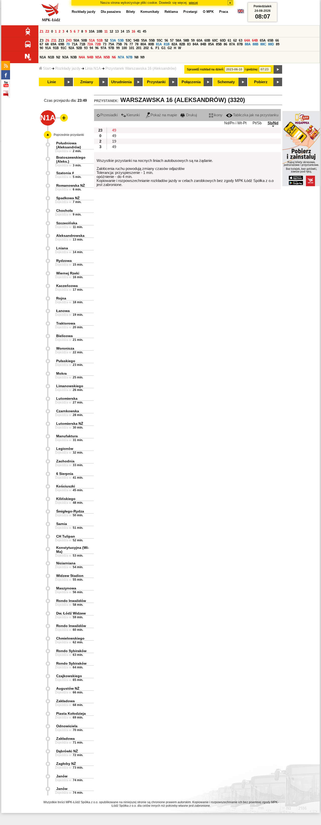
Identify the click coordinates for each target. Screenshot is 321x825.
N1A (43, 57)
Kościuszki (65, 486)
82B (182, 44)
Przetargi (190, 12)
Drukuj (191, 115)
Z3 (41, 40)
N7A (121, 57)
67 (41, 44)
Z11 (53, 40)
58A (178, 40)
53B (121, 40)
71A (74, 44)
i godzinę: (251, 69)
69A (53, 44)
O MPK (208, 12)
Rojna (61, 298)
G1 (163, 48)
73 (104, 44)
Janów (61, 776)
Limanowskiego (69, 386)
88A (248, 44)
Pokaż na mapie (163, 115)
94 (91, 48)
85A (211, 44)
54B (136, 40)
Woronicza (65, 348)
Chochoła (64, 211)
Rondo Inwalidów (71, 601)
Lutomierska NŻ (69, 424)
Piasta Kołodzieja (71, 713)
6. (152, 48)
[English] (240, 12)
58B (186, 40)
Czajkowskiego (69, 676)
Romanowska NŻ (70, 185)
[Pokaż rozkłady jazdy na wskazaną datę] (278, 69)
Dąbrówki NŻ (67, 751)
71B (82, 44)
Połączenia (191, 82)
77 (131, 44)
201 (138, 48)
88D (271, 44)
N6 (114, 57)
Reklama (171, 12)
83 (189, 44)
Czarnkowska (67, 411)
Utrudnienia (121, 82)
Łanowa (63, 311)
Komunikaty (149, 12)
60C (215, 40)
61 (229, 40)
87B (240, 44)
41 (139, 31)
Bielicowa (64, 336)
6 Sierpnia (64, 474)
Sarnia (61, 524)
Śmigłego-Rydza (70, 511)
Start (47, 68)
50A (76, 40)
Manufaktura (67, 436)
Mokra (61, 373)
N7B (129, 57)
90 (41, 48)
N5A (98, 57)
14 (122, 31)
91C (63, 48)
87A (232, 44)
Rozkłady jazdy (68, 68)
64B (255, 40)
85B (219, 44)
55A (144, 40)
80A (143, 44)
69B (61, 44)
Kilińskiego (65, 499)
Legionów (64, 449)
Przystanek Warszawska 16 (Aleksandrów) (140, 68)
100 (124, 48)
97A (103, 48)
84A (195, 44)
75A (111, 44)
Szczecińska (66, 223)
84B (203, 44)
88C (263, 44)
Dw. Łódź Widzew (71, 613)
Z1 (41, 31)
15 (128, 31)
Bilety (130, 12)
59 (193, 40)
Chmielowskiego (70, 638)
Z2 (47, 31)
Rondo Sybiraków (71, 651)
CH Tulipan (65, 536)
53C (128, 40)
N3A (65, 57)
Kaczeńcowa (67, 286)
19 (114, 141)
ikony (218, 115)
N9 (142, 57)
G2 (170, 48)
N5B (107, 57)
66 (277, 40)
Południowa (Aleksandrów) (68, 145)
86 (225, 44)
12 (111, 31)
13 (117, 31)
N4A (82, 57)
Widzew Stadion (70, 576)
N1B (51, 57)
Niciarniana (65, 563)
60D (223, 40)
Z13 (61, 40)
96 (97, 48)
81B (167, 44)
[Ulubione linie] (62, 118)
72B (98, 44)
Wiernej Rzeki (67, 273)
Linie (51, 82)
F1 (157, 48)
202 (146, 48)
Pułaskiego (65, 361)
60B (207, 40)
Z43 (68, 40)
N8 (136, 57)
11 (106, 31)
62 (235, 40)
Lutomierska (66, 398)
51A (92, 40)
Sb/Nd (273, 123)
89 (277, 44)
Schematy (226, 82)
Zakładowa (65, 701)
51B (100, 40)
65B (270, 40)
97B (111, 48)
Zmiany (86, 82)
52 (106, 40)
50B (84, 40)
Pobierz (261, 82)
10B (99, 31)
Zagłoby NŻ (66, 764)
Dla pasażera (111, 12)
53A (113, 40)
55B (152, 40)
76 (125, 44)
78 (136, 44)
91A (48, 48)
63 (240, 40)
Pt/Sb (257, 123)
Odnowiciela (66, 726)
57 (172, 40)
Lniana (62, 248)
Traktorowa (65, 323)
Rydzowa (64, 261)
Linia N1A (93, 68)
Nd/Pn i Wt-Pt (235, 123)
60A (199, 40)
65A (263, 40)
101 (131, 48)
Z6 (47, 40)
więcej (193, 3)
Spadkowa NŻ (68, 198)
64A (247, 40)
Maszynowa (66, 588)
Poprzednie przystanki (69, 135)
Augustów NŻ (67, 688)
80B (151, 44)
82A (174, 44)
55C (160, 40)
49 (114, 130)
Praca (223, 12)
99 (118, 48)
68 (47, 44)
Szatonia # (65, 173)
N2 (58, 57)
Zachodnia (65, 461)
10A (92, 31)
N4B (90, 57)
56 (166, 40)
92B (79, 48)
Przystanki (156, 82)
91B (56, 48)
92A (71, 48)
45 (144, 31)
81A (159, 44)
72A (90, 44)
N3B (73, 57)
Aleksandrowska (70, 236)
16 (133, 31)
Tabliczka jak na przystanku (255, 115)
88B (255, 44)
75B (119, 44)
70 (68, 44)
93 (86, 48)
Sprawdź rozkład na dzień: (205, 69)
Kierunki (133, 115)
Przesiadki (109, 115)
